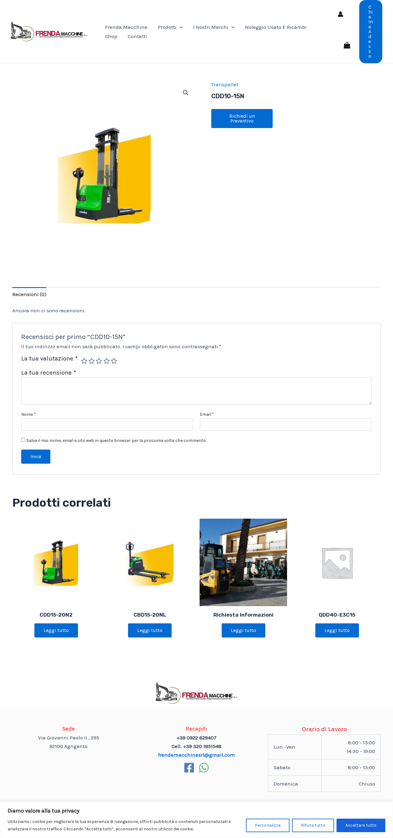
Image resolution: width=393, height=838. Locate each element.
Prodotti (167, 27)
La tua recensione (48, 372)
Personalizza (268, 825)
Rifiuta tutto (313, 825)
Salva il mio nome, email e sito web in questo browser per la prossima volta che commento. (116, 440)
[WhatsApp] (203, 767)
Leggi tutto (56, 630)
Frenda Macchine (126, 27)
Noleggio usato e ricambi (276, 27)
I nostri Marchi (210, 27)
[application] (180, 27)
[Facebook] (189, 767)
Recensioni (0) (29, 294)
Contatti (137, 36)
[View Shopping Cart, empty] (347, 46)
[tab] (29, 294)
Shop (111, 36)
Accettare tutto (360, 825)
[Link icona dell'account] (340, 14)
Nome (28, 414)
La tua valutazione (49, 358)
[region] (196, 819)
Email (207, 414)
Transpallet (224, 84)
